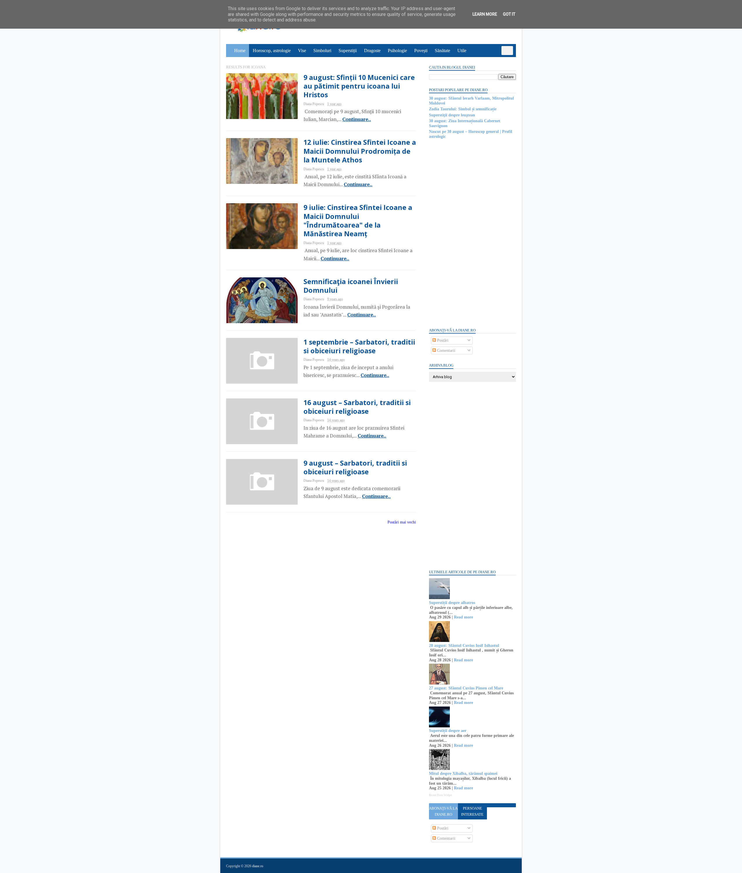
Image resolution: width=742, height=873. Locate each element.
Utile (461, 50)
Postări (442, 340)
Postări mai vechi (402, 522)
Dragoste (372, 50)
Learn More (484, 14)
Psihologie (397, 50)
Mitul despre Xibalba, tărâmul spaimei (463, 773)
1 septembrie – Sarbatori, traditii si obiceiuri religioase (359, 346)
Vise (302, 50)
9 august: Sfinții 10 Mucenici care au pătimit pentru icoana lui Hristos (359, 86)
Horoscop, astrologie (272, 50)
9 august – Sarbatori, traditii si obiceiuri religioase (355, 467)
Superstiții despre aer (447, 731)
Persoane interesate (472, 811)
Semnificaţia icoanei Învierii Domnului (350, 286)
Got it (509, 14)
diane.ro (257, 866)
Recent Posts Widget (440, 795)
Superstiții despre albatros (452, 603)
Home (239, 50)
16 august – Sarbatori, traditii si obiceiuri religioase (357, 407)
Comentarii (445, 350)
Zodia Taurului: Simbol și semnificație (463, 109)
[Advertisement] (472, 233)
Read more (463, 617)
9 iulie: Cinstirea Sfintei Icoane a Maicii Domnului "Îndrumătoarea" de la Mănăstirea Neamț (357, 220)
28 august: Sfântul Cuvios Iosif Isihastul (464, 645)
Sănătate (442, 50)
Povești (421, 50)
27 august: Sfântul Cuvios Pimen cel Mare (466, 688)
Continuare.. (356, 119)
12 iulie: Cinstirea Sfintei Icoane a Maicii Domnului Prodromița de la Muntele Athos (359, 151)
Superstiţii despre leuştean (452, 115)
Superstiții (348, 50)
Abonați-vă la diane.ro (443, 811)
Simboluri (322, 50)
